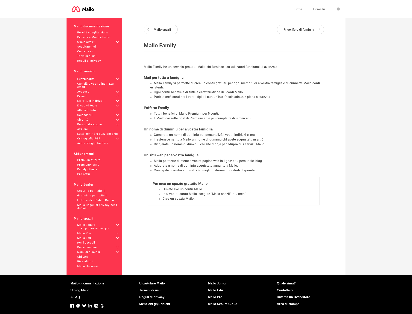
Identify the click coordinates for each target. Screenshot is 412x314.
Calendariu (84, 115)
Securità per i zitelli (91, 190)
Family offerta (87, 169)
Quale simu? (86, 41)
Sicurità (82, 119)
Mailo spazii (83, 218)
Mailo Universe (88, 266)
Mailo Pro (84, 233)
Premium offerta (88, 159)
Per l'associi (86, 242)
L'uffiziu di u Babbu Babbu (95, 200)
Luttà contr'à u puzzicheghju (97, 133)
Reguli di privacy (89, 60)
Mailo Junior (84, 184)
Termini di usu (87, 56)
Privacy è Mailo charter (94, 37)
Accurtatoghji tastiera (92, 143)
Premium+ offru (88, 164)
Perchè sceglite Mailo (92, 32)
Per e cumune (87, 247)
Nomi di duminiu (88, 252)
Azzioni (82, 129)
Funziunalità (86, 79)
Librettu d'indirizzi (90, 100)
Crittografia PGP (88, 138)
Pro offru (83, 174)
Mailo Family (86, 224)
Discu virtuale (87, 105)
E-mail (81, 96)
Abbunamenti (84, 154)
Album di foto (86, 110)
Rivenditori (85, 261)
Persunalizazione (89, 124)
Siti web (83, 256)
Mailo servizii (84, 71)
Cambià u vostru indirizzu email (95, 85)
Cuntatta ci (85, 51)
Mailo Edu (84, 237)
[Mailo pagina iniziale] (82, 9)
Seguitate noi (86, 46)
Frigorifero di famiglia (95, 228)
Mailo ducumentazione (91, 26)
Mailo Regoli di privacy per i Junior (97, 206)
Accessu (83, 91)
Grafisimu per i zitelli (92, 195)
